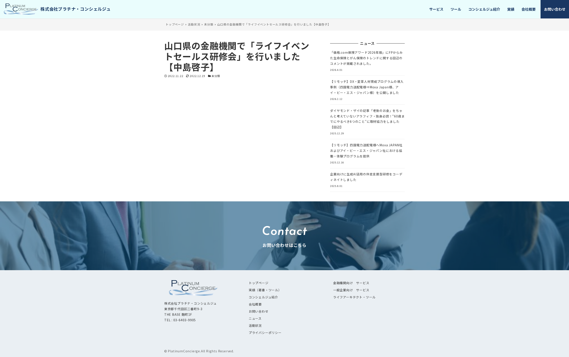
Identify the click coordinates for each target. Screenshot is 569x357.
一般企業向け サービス (351, 290)
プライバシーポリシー (265, 332)
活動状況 (255, 325)
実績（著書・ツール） (265, 290)
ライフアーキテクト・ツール (354, 297)
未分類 (216, 76)
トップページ (258, 283)
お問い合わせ (258, 311)
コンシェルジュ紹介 (263, 297)
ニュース (255, 318)
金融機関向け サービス (351, 283)
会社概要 (255, 304)
